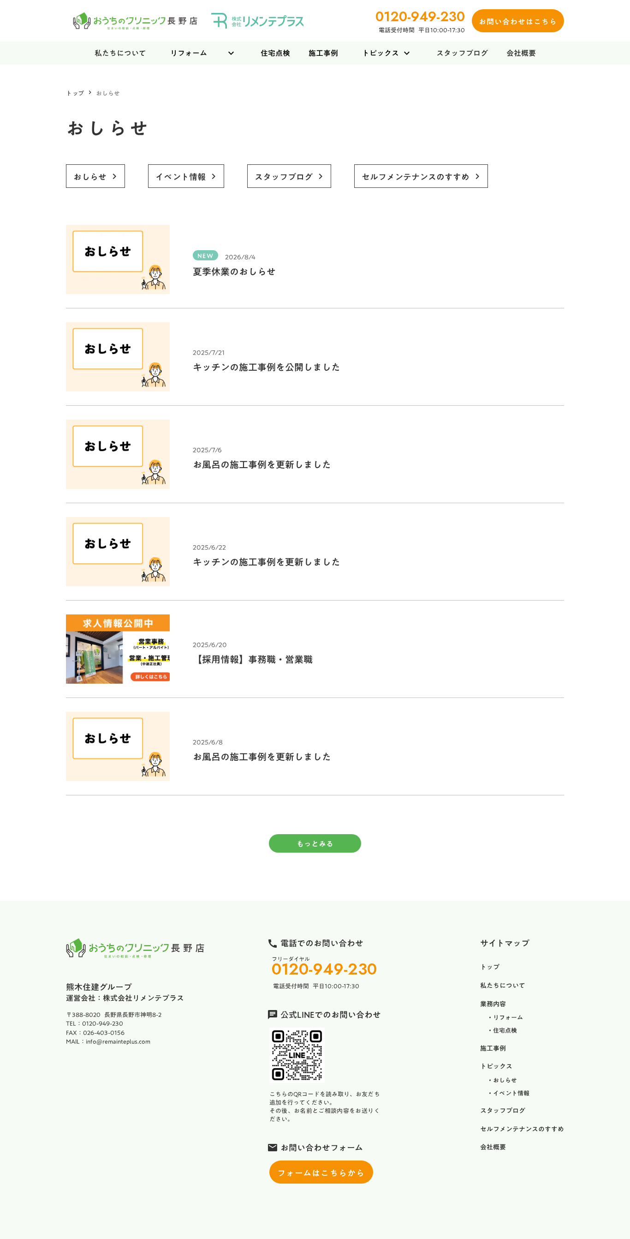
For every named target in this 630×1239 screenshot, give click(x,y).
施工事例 (323, 53)
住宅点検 (275, 53)
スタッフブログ (462, 53)
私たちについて (120, 53)
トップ (75, 92)
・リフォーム (505, 1017)
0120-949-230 (324, 969)
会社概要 (521, 53)
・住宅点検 (502, 1030)
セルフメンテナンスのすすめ (522, 1129)
